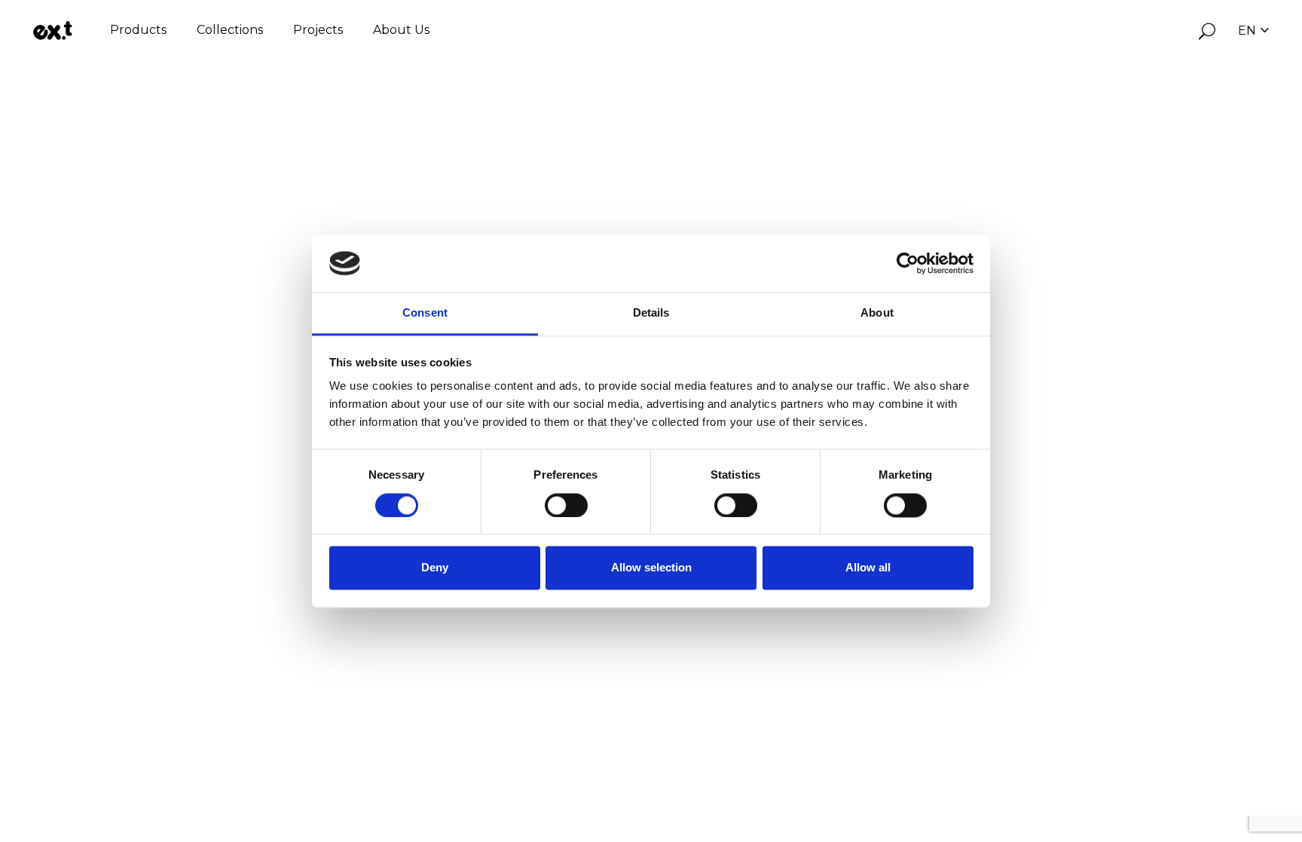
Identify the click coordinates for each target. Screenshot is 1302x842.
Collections (230, 30)
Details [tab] (651, 313)
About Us (401, 30)
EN (1247, 30)
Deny (434, 568)
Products (138, 30)
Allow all (868, 568)
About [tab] (877, 313)
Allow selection (651, 568)
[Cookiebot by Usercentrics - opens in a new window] (907, 263)
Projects (318, 30)
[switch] (566, 505)
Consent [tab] (425, 313)
